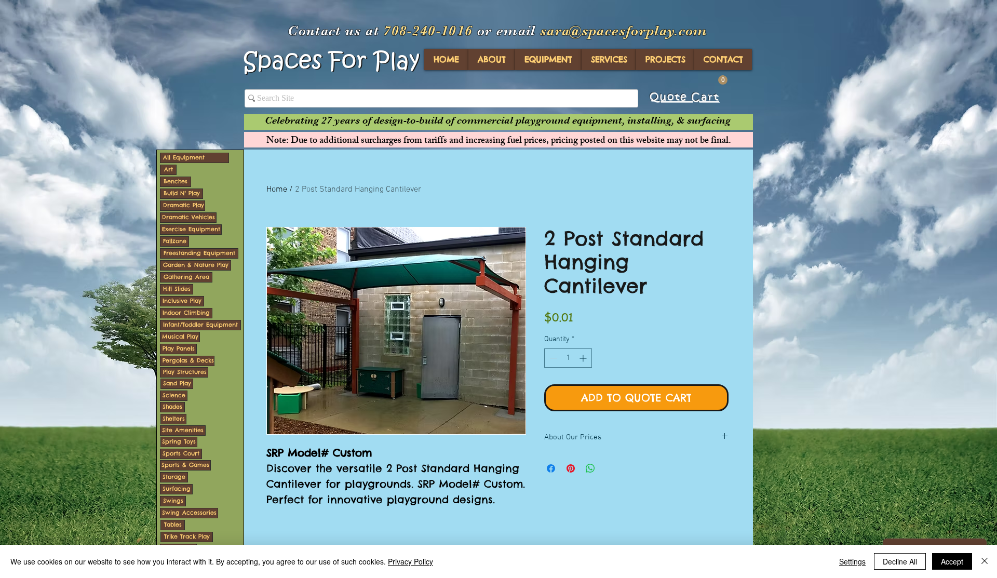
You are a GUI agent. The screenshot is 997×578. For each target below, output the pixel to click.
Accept (952, 561)
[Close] (984, 561)
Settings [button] (852, 561)
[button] (722, 80)
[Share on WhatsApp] (590, 468)
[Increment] (583, 358)
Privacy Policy (410, 561)
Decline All (900, 561)
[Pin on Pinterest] (570, 468)
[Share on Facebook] (551, 468)
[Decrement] (552, 358)
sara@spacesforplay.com (624, 31)
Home (276, 189)
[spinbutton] (568, 358)
